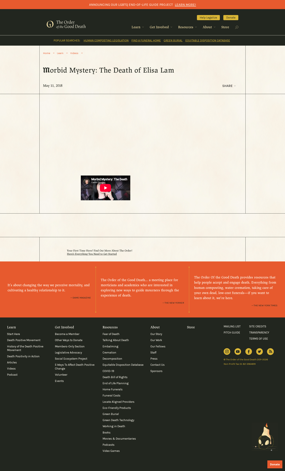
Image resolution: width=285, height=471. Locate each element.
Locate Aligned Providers (118, 401)
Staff (153, 352)
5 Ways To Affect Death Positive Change (75, 366)
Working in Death (114, 426)
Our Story (156, 334)
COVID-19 (108, 371)
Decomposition (112, 358)
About (208, 27)
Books (107, 432)
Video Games (111, 450)
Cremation (109, 352)
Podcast (12, 374)
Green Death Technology (118, 420)
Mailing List (232, 326)
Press (154, 358)
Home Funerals (113, 389)
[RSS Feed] (270, 351)
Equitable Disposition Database (207, 40)
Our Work (156, 340)
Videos (11, 368)
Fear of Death (111, 334)
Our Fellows (157, 346)
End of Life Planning (116, 383)
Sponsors (156, 371)
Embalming (110, 346)
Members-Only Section (70, 346)
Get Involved (160, 27)
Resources (186, 27)
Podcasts (108, 444)
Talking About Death (116, 340)
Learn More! (185, 5)
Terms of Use (258, 338)
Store (225, 27)
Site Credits (257, 326)
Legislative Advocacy (68, 352)
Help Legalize (208, 17)
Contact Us (157, 364)
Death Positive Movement (23, 340)
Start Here (13, 334)
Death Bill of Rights (115, 377)
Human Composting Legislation (106, 40)
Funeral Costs (111, 395)
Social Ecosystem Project (71, 358)
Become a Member (67, 334)
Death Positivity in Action (23, 356)
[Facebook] (248, 351)
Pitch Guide (232, 332)
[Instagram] (227, 351)
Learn (136, 27)
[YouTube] (237, 351)
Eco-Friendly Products (117, 408)
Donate (231, 17)
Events (59, 381)
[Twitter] (259, 351)
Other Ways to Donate (68, 340)
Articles (12, 362)
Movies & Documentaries (119, 438)
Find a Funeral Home (146, 40)
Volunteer (61, 374)
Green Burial (173, 40)
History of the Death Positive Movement (25, 348)
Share (227, 86)
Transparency (259, 332)
